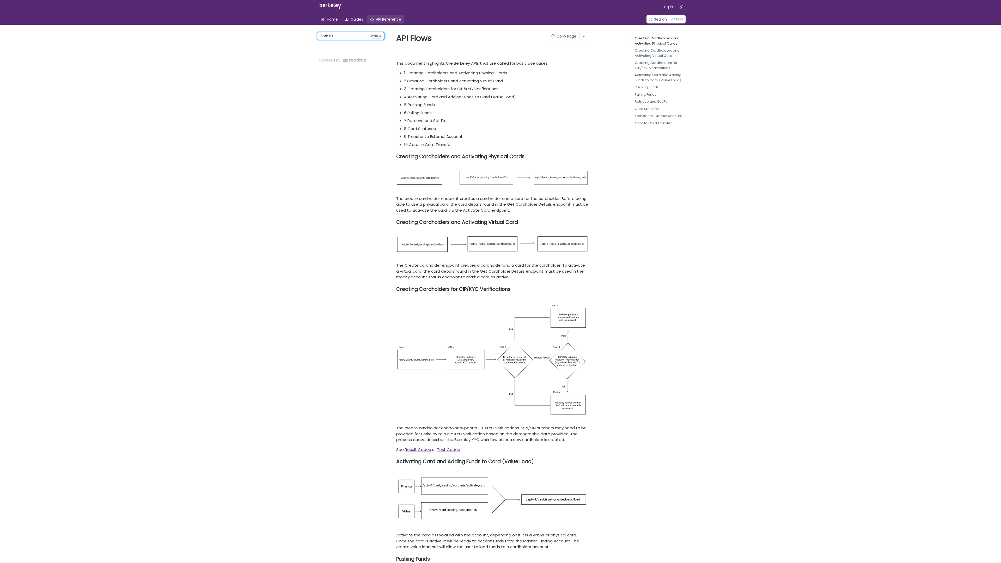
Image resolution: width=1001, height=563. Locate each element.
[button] (492, 178)
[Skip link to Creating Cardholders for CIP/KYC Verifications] (392, 289)
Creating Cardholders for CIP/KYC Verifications (656, 65)
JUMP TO (350, 36)
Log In (668, 6)
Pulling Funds (645, 94)
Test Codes (448, 449)
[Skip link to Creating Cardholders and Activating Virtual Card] (392, 222)
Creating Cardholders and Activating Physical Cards (657, 41)
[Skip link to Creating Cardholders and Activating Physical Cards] (392, 157)
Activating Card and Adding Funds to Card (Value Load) (658, 77)
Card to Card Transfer (653, 123)
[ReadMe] (354, 60)
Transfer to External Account (658, 115)
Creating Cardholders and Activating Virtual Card (657, 53)
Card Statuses (647, 108)
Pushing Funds (647, 87)
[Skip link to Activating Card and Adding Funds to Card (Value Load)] (392, 462)
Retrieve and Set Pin (651, 101)
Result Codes (418, 449)
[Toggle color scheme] (681, 7)
